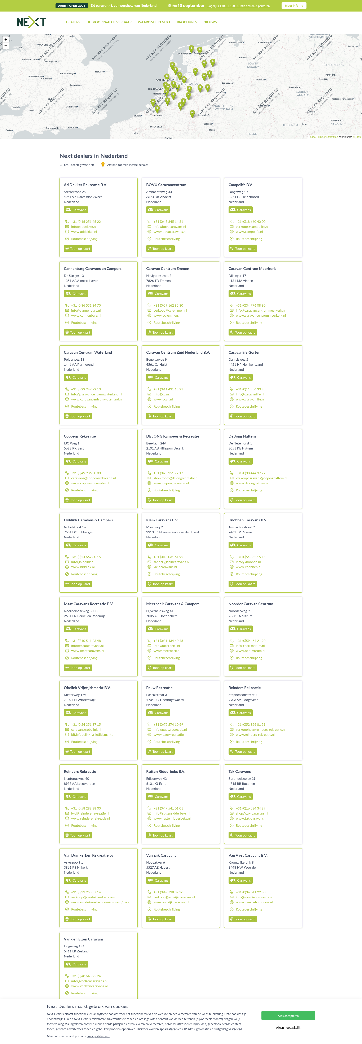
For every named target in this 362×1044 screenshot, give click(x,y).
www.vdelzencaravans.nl (89, 985)
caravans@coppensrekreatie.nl (93, 477)
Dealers (73, 21)
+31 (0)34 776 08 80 (250, 305)
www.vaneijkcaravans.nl (171, 902)
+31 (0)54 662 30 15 (86, 556)
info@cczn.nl (163, 394)
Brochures (187, 21)
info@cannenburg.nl (86, 310)
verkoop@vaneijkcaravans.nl (174, 897)
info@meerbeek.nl (167, 645)
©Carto (357, 137)
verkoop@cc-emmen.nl (170, 310)
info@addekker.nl (84, 226)
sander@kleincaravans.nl (172, 561)
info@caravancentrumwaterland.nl (96, 394)
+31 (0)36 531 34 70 (86, 305)
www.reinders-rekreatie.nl (255, 734)
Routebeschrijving (84, 238)
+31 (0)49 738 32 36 (168, 892)
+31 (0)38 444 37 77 (250, 472)
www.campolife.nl (249, 231)
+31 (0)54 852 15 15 (250, 556)
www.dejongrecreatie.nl (171, 483)
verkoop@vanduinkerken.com (93, 897)
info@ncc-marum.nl (250, 645)
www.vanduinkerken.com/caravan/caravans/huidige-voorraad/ (117, 902)
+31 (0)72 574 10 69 (168, 724)
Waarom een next (154, 21)
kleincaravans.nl (165, 566)
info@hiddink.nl (82, 561)
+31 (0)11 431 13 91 (168, 389)
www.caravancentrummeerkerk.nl (261, 315)
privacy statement (98, 1036)
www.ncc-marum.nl (250, 650)
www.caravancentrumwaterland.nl (97, 399)
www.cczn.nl (163, 399)
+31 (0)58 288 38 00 (86, 808)
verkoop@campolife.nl (252, 226)
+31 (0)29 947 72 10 (86, 389)
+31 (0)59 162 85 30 (168, 305)
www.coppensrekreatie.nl (90, 483)
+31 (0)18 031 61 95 (168, 556)
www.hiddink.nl (83, 566)
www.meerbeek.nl (167, 650)
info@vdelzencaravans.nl (89, 980)
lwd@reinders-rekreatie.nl (90, 813)
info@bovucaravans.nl (170, 226)
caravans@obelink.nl (86, 729)
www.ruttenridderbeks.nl (172, 818)
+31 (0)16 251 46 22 (86, 221)
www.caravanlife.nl (250, 399)
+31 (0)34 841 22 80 (250, 892)
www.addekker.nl (84, 231)
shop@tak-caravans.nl (252, 813)
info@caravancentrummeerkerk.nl (261, 310)
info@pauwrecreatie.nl (170, 729)
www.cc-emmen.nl (167, 315)
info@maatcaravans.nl (87, 645)
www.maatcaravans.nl (87, 650)
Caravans (79, 209)
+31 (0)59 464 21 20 (250, 640)
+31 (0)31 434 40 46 (168, 640)
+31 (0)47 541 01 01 (168, 808)
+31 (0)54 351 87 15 (86, 724)
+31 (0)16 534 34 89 (250, 808)
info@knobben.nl (248, 561)
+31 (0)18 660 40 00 (250, 221)
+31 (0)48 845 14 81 (168, 221)
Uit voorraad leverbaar (109, 21)
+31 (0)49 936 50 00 (86, 472)
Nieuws (210, 21)
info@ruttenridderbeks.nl (172, 813)
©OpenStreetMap (328, 137)
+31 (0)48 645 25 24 (86, 975)
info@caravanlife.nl (250, 394)
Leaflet (312, 137)
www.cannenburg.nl (86, 315)
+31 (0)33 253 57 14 (86, 892)
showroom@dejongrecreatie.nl (176, 477)
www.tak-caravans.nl (251, 818)
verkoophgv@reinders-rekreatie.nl (261, 729)
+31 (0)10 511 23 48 (86, 640)
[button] (173, 96)
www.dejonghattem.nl (252, 483)
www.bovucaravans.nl (170, 231)
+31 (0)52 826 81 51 (250, 724)
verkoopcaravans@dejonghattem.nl (261, 477)
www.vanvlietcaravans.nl (254, 902)
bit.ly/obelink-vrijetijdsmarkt (92, 734)
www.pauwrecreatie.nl (170, 734)
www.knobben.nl (248, 566)
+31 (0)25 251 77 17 (168, 472)
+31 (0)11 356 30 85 (250, 389)
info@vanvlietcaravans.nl (254, 897)
